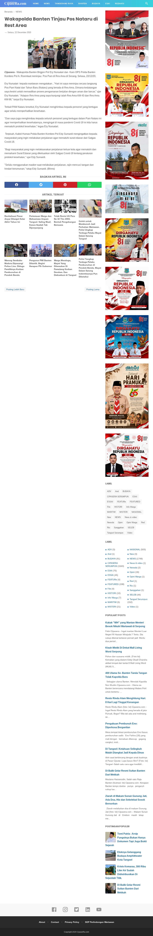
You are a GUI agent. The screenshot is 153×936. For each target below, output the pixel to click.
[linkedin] (88, 911)
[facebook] (16, 185)
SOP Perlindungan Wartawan (99, 922)
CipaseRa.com (83, 932)
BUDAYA (126, 491)
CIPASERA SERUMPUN (117, 496)
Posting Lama (92, 289)
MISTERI (124, 512)
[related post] (15, 206)
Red (143, 522)
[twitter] (41, 185)
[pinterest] (65, 185)
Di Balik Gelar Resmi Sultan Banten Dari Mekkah (128, 889)
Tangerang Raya (64, 4)
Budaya (96, 4)
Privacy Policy (72, 922)
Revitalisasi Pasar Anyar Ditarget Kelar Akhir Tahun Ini (14, 219)
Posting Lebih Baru (15, 289)
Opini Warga (132, 522)
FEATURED (135, 502)
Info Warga (131, 507)
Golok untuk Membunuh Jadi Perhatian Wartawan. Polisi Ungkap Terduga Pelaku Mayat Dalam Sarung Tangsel (90, 230)
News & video (131, 517)
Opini (120, 522)
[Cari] (147, 4)
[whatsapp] (89, 185)
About (42, 922)
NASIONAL (136, 512)
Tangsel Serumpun (115, 533)
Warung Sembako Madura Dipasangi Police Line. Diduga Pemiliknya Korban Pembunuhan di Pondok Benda (14, 267)
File (108, 507)
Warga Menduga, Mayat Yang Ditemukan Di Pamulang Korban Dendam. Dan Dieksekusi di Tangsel (65, 267)
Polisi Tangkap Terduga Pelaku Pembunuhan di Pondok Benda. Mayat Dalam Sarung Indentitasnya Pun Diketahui (90, 268)
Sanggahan (119, 527)
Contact (55, 922)
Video (129, 533)
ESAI (135, 496)
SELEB (131, 527)
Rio (108, 527)
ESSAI (110, 502)
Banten (82, 4)
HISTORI (118, 507)
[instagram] (65, 911)
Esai (107, 4)
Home (36, 4)
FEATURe (121, 502)
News (47, 4)
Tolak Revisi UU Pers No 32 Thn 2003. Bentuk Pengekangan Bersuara (65, 220)
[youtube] (99, 911)
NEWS (118, 517)
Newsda (110, 522)
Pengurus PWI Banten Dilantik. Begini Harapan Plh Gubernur (40, 263)
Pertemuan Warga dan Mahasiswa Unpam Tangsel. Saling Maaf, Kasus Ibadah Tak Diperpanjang (40, 222)
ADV (109, 491)
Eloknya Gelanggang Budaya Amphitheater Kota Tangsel (129, 856)
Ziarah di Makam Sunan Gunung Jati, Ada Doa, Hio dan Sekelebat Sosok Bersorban (126, 800)
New (109, 517)
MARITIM (111, 512)
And (117, 491)
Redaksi (119, 4)
